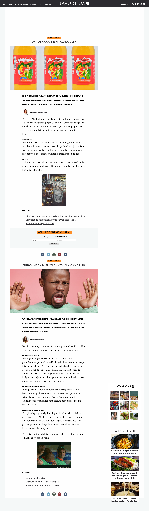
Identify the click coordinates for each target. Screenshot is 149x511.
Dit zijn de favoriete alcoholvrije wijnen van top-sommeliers (55, 216)
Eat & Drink (23, 4)
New (4, 4)
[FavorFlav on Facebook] (135, 4)
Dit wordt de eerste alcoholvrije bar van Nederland (51, 220)
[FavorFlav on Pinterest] (144, 4)
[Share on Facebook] (43, 255)
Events (48, 4)
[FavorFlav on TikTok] (141, 4)
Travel (41, 4)
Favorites (12, 4)
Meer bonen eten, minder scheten (42, 485)
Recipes (33, 4)
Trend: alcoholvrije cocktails (40, 223)
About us (125, 4)
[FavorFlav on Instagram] (138, 4)
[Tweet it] (48, 255)
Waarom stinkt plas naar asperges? (42, 481)
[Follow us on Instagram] (54, 255)
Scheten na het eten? (36, 478)
